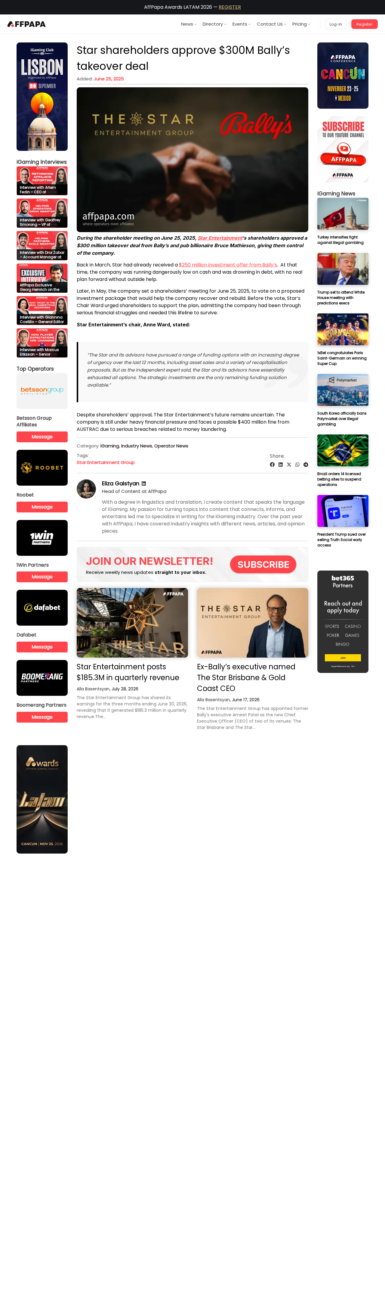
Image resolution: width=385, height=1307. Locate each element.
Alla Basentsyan (93, 689)
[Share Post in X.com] (289, 464)
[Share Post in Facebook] (272, 464)
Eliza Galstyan (120, 483)
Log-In (336, 24)
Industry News (136, 446)
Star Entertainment (220, 238)
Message (42, 436)
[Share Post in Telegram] (305, 464)
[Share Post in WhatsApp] (297, 464)
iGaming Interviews (42, 162)
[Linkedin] (144, 483)
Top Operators (35, 368)
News (187, 24)
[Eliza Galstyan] (86, 496)
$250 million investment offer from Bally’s (228, 264)
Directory (213, 24)
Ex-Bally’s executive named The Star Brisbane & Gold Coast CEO (246, 677)
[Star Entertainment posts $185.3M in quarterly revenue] (132, 623)
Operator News (171, 446)
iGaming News (336, 193)
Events (240, 24)
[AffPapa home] (26, 24)
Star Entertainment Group (106, 462)
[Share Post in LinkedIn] (281, 464)
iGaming (109, 446)
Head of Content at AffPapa (134, 491)
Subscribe (264, 564)
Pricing (299, 24)
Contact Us (270, 24)
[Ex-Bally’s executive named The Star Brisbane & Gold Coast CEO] (252, 623)
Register (364, 24)
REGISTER (230, 7)
